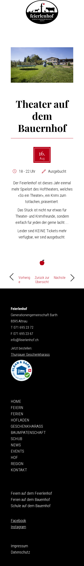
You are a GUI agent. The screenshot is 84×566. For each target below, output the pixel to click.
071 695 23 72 (23, 327)
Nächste (59, 278)
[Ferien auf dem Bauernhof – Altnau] (42, 12)
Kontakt (19, 469)
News (16, 444)
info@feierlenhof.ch (25, 340)
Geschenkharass (27, 426)
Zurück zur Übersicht (42, 279)
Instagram (18, 526)
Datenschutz (20, 552)
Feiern (17, 407)
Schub (16, 438)
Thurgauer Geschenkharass (30, 354)
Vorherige (24, 279)
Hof (14, 457)
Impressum (19, 545)
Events (17, 451)
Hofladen (20, 420)
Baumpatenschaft (28, 432)
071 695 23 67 (23, 333)
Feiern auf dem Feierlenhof (31, 493)
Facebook (18, 520)
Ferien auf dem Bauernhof (30, 499)
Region (17, 463)
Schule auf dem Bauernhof (31, 505)
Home (16, 401)
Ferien (17, 413)
